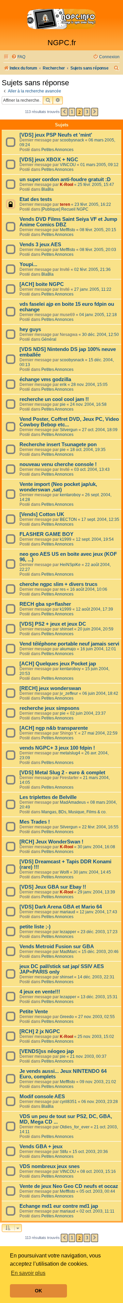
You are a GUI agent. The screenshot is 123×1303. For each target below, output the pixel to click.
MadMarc (68, 951)
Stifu (64, 1151)
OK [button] (38, 1290)
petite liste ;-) (35, 926)
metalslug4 (70, 753)
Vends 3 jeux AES (40, 244)
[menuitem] (18, 57)
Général (48, 339)
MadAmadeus (73, 802)
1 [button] (72, 111)
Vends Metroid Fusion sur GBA (56, 946)
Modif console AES (42, 1096)
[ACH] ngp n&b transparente (53, 728)
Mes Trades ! (34, 822)
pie (63, 404)
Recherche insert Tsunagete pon (58, 444)
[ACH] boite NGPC (41, 284)
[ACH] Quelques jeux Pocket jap (57, 663)
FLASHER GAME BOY (46, 534)
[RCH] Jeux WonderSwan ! (51, 841)
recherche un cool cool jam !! (54, 399)
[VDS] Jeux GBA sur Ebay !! (52, 887)
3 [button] (87, 111)
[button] (64, 112)
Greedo (67, 1016)
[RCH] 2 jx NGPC (39, 1031)
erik (63, 384)
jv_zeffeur (69, 693)
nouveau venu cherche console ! (58, 464)
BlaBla (47, 189)
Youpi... (28, 264)
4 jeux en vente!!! (39, 991)
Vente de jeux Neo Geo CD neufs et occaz (68, 1186)
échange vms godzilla (45, 379)
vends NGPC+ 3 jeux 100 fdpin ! (57, 748)
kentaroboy (70, 494)
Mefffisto (67, 229)
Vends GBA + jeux (41, 1146)
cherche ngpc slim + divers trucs (58, 584)
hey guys (30, 329)
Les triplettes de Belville (48, 797)
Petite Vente (33, 1011)
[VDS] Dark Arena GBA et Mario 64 (60, 907)
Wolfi (64, 872)
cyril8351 (68, 1101)
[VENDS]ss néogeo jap (46, 1051)
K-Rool (66, 184)
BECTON (68, 519)
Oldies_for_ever (75, 1127)
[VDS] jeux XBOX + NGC (48, 159)
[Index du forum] (61, 19)
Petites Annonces (57, 149)
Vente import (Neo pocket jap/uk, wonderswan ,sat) (58, 486)
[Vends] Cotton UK (41, 514)
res (63, 589)
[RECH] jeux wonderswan (50, 688)
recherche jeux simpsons (49, 708)
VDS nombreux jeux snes (49, 1166)
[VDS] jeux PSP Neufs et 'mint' (55, 135)
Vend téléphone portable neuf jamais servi (69, 644)
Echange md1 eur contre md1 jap (58, 1206)
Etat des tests (35, 199)
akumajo (68, 649)
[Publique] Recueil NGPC (64, 209)
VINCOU (68, 164)
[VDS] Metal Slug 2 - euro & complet (62, 772)
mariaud (67, 912)
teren (65, 204)
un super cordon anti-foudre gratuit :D (65, 179)
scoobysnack (72, 140)
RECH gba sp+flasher (45, 604)
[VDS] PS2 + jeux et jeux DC (52, 624)
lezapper (68, 931)
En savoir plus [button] (28, 1273)
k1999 (65, 539)
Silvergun (69, 429)
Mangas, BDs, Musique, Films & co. (74, 812)
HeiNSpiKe (70, 564)
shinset (66, 629)
